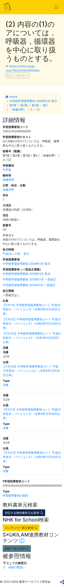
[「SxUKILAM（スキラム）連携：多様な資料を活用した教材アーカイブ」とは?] (21, 541)
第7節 (35, 105)
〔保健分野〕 (17, 109)
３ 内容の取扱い (14, 567)
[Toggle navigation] (56, 7)
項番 (6, 385)
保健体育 (8, 179)
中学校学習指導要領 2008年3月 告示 (33, 101)
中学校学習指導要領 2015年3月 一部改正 (29, 285)
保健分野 (8, 189)
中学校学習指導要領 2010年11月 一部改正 (29, 279)
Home (12, 96)
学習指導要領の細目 (15, 495)
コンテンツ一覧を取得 (19, 527)
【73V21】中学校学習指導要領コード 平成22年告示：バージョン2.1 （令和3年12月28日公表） (32, 323)
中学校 (7, 169)
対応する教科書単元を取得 (22, 513)
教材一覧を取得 (15, 548)
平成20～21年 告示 (16, 253)
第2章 (24, 105)
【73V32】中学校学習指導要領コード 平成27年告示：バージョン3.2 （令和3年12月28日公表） (32, 338)
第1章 (12, 105)
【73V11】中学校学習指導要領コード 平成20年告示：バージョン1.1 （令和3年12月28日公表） (31, 309)
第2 (45, 105)
